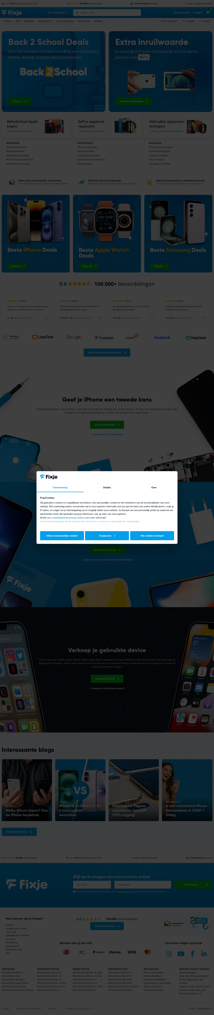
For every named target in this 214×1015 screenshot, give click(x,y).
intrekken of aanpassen (98, 521)
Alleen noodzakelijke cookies (62, 535)
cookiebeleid (58, 517)
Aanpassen (105, 535)
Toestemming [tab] (59, 487)
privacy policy (76, 517)
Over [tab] (154, 487)
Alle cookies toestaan (152, 535)
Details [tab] (107, 487)
